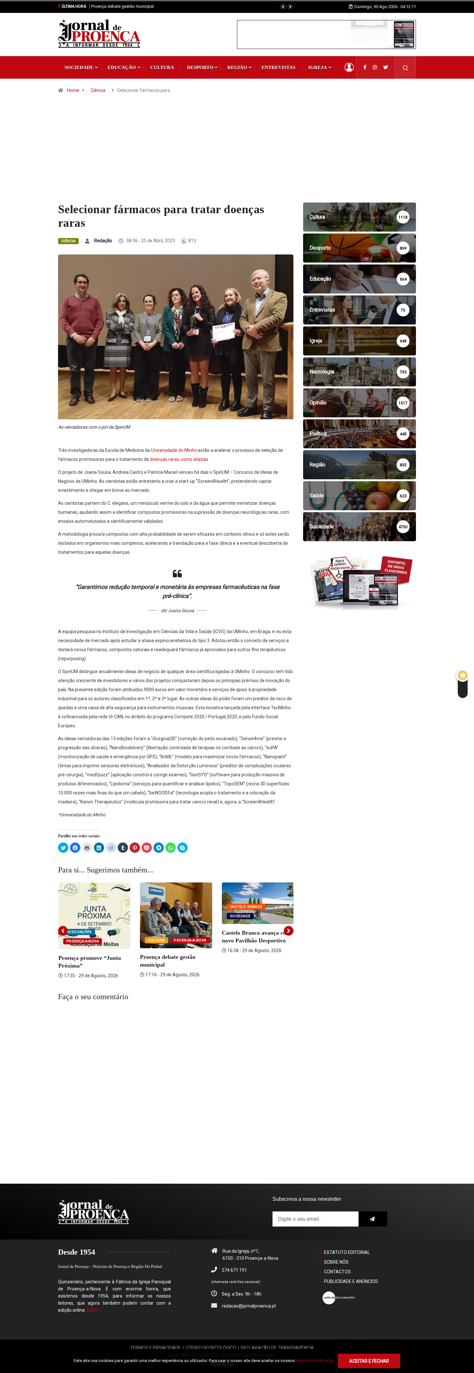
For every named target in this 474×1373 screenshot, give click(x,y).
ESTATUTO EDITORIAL (347, 1252)
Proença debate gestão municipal (122, 6)
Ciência (98, 90)
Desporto (200, 67)
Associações (79, 932)
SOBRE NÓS (336, 1262)
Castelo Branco (246, 907)
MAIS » (94, 1310)
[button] (283, 7)
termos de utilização (315, 1360)
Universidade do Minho (174, 450)
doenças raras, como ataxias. (179, 459)
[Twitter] (385, 67)
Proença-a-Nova (82, 941)
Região (237, 67)
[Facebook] (364, 67)
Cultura (162, 67)
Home (73, 90)
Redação (103, 240)
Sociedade (79, 67)
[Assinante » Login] (349, 67)
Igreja (317, 67)
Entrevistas (278, 67)
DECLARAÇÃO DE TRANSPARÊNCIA (277, 1347)
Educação (122, 67)
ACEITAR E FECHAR (369, 1361)
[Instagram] (375, 67)
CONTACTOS (337, 1271)
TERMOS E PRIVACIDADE (155, 1347)
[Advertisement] (237, 154)
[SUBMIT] (373, 1219)
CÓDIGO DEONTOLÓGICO (211, 1347)
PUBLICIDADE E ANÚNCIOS (351, 1281)
